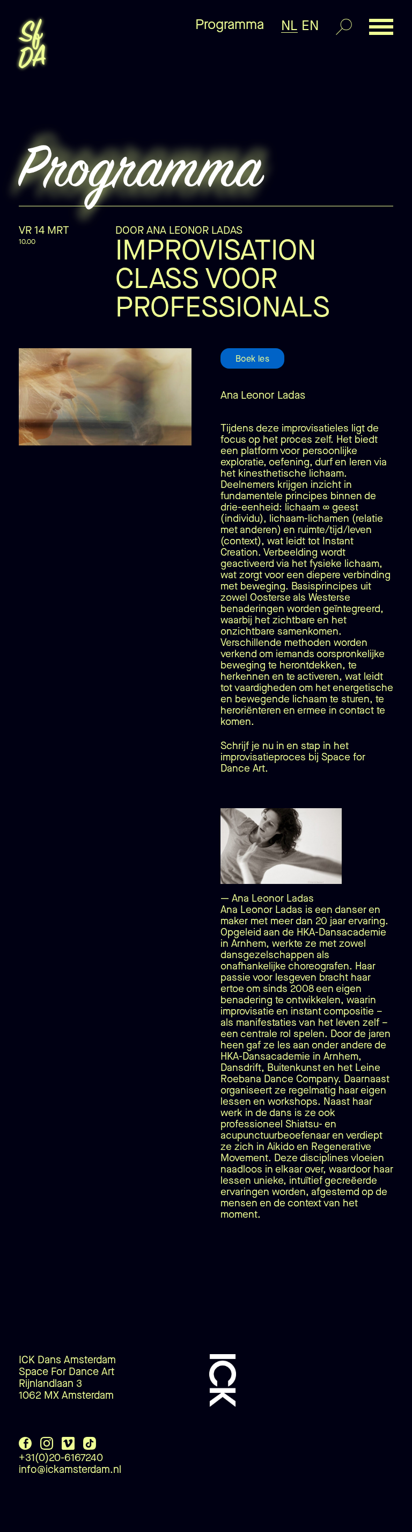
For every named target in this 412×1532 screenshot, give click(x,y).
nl (289, 25)
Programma (229, 24)
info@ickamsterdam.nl (70, 1470)
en (310, 25)
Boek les (252, 358)
